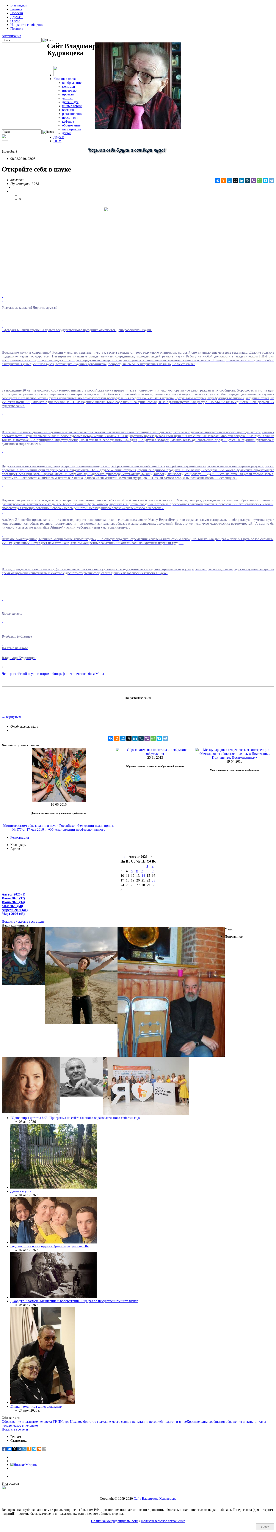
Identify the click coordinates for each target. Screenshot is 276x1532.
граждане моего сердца (114, 1421)
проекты (68, 94)
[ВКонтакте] (217, 180)
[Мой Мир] (229, 180)
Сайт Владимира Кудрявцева (155, 1498)
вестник (68, 110)
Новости (16, 13)
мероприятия (71, 129)
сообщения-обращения (225, 1421)
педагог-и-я (172, 1421)
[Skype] (265, 180)
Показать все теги (15, 1429)
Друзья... (16, 17)
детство (67, 98)
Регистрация (19, 837)
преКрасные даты (195, 1421)
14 (143, 875)
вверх (265, 1526)
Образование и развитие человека (27, 1421)
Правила (16, 28)
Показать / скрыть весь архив (23, 921)
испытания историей (147, 1421)
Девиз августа (20, 1191)
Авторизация (11, 36)
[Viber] (253, 180)
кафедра (68, 121)
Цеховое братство (83, 1421)
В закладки (18, 5)
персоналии (71, 117)
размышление (72, 113)
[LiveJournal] (247, 180)
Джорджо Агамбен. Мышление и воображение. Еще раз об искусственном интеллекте (74, 1301)
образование (71, 125)
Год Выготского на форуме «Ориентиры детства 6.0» (49, 1246)
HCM (57, 141)
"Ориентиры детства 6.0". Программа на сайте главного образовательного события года (75, 1118)
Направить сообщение (26, 25)
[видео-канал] (5, 139)
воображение (72, 82)
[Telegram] (271, 180)
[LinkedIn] (241, 180)
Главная (16, 9)
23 (153, 880)
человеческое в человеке (20, 1425)
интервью (69, 90)
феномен (68, 86)
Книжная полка (65, 79)
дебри (66, 133)
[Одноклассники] (223, 180)
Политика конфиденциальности (114, 1521)
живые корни (72, 106)
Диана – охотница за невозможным (36, 1406)
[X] (235, 180)
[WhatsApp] (259, 180)
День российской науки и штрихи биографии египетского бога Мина (53, 674)
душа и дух (70, 102)
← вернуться (11, 717)
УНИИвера (61, 1421)
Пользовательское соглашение (163, 1521)
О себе (15, 21)
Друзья (58, 137)
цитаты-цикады (254, 1421)
